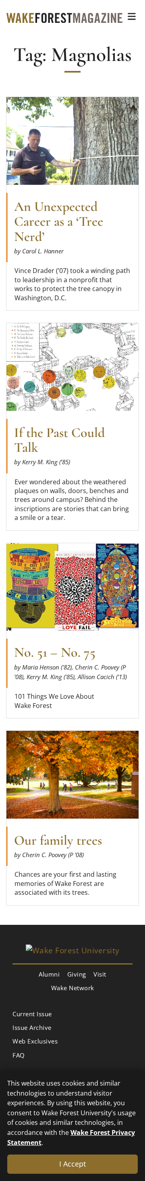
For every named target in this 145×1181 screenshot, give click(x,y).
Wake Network (72, 988)
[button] (132, 16)
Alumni (49, 974)
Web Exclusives (35, 1041)
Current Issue (32, 1014)
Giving (76, 974)
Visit (99, 974)
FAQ (18, 1055)
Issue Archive (32, 1027)
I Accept (72, 1164)
